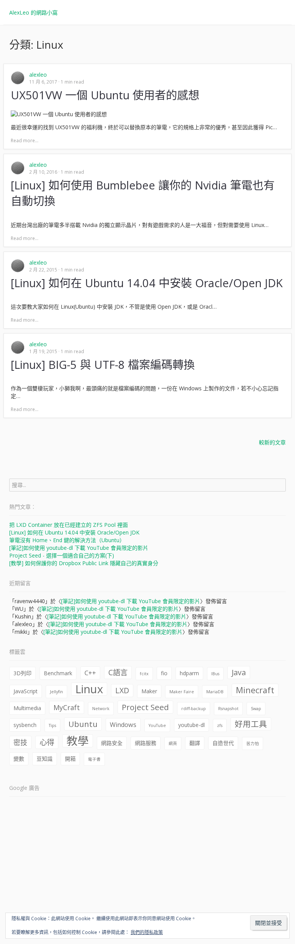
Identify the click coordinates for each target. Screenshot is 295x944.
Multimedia (27, 708)
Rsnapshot (228, 708)
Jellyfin (56, 691)
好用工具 (251, 724)
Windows (123, 724)
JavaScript (25, 691)
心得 (47, 742)
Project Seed (145, 707)
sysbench (24, 725)
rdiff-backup (193, 708)
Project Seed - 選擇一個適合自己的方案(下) (61, 555)
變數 (18, 758)
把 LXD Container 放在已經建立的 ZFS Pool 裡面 (68, 524)
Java (239, 672)
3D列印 (22, 673)
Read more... (24, 140)
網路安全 (112, 743)
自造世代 (223, 743)
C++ (90, 673)
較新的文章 (272, 442)
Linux (89, 689)
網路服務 (145, 743)
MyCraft (66, 707)
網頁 (173, 743)
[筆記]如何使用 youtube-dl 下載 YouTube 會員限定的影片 (78, 547)
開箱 (70, 758)
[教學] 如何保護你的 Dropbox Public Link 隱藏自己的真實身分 (83, 563)
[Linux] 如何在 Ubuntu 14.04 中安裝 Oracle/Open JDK (74, 532)
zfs (219, 725)
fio (164, 673)
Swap (256, 708)
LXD (122, 690)
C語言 (118, 672)
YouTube (157, 725)
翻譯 (194, 743)
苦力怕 (252, 743)
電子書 (94, 759)
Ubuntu (83, 724)
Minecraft (255, 690)
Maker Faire (181, 691)
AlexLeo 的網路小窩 (33, 12)
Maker (149, 691)
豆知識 (44, 758)
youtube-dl (191, 725)
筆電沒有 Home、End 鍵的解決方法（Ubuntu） (67, 540)
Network (100, 708)
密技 (20, 742)
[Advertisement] (147, 855)
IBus (215, 673)
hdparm (189, 673)
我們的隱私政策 (147, 932)
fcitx (144, 673)
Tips (52, 725)
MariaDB (215, 691)
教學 (77, 740)
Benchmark (58, 673)
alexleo (38, 74)
